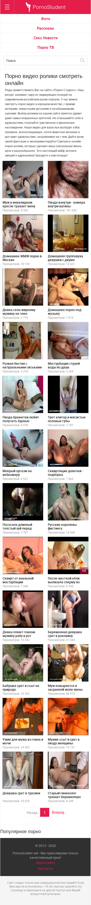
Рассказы (45, 28)
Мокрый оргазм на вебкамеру (17, 473)
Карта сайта (45, 862)
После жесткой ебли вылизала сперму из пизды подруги (64, 582)
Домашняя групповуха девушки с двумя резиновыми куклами (65, 260)
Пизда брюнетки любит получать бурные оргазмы (21, 421)
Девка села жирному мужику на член (19, 312)
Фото (45, 18)
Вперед (58, 812)
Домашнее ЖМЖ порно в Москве (22, 258)
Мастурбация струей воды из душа (64, 365)
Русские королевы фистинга (62, 526)
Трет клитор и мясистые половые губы (67, 419)
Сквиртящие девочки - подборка (65, 473)
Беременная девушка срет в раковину (65, 634)
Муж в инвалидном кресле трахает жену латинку (19, 206)
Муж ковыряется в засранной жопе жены (65, 687)
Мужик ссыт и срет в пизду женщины (64, 741)
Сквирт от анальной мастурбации (18, 580)
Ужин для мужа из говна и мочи (23, 741)
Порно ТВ (45, 47)
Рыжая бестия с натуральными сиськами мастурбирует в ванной (22, 367)
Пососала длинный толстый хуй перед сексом (17, 528)
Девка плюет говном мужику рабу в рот (19, 634)
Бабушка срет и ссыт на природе (21, 687)
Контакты (45, 868)
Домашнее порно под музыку (64, 312)
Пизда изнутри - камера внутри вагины (66, 204)
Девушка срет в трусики (21, 793)
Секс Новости (46, 37)
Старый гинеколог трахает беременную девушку (64, 797)
